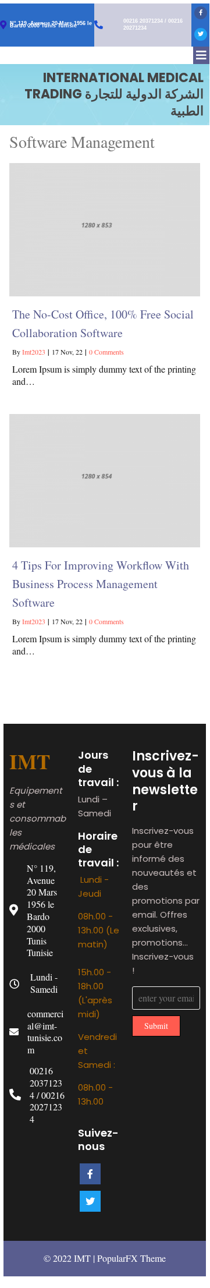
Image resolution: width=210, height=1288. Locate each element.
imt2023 (33, 351)
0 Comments (106, 351)
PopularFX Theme (131, 1258)
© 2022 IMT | (70, 1258)
